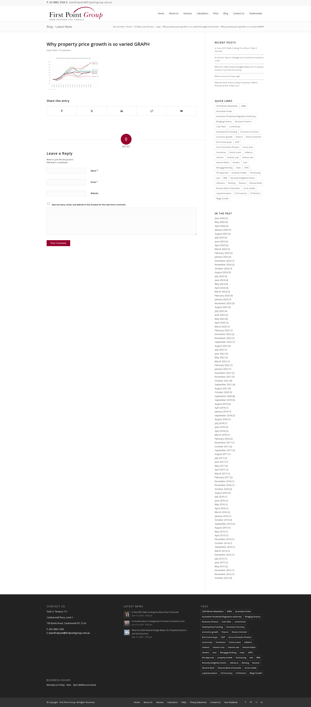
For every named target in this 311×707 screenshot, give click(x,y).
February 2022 (222, 365)
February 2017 (222, 477)
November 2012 (223, 574)
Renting (231, 183)
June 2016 (220, 500)
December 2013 (223, 554)
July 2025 (219, 237)
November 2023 (223, 303)
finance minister (253, 137)
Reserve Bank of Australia (228, 188)
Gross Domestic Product (227, 147)
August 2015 (221, 527)
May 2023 (220, 319)
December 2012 (223, 570)
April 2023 (220, 322)
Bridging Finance (224, 121)
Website (94, 193)
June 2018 (220, 427)
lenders (236, 162)
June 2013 (220, 562)
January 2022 (221, 369)
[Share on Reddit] (151, 111)
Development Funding (226, 132)
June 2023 (220, 315)
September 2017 (223, 450)
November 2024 (223, 264)
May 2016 (220, 504)
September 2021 (223, 384)
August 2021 (221, 388)
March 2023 (221, 326)
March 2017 (221, 473)
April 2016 (220, 508)
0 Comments (65, 50)
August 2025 (221, 233)
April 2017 (220, 469)
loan (245, 162)
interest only (233, 157)
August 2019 (221, 404)
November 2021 (223, 376)
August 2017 (221, 454)
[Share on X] (92, 111)
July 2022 (219, 349)
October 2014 (222, 543)
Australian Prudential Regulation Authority (236, 116)
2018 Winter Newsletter (227, 106)
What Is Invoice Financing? (227, 76)
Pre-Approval (222, 173)
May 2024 (220, 284)
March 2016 (221, 512)
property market (239, 173)
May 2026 (220, 222)
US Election (255, 193)
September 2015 (223, 524)
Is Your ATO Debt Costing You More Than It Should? (155, 612)
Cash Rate (221, 126)
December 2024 (223, 260)
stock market (249, 188)
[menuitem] (161, 13)
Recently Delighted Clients (243, 178)
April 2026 (220, 226)
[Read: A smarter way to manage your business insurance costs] (127, 623)
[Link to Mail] (251, 702)
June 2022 (220, 353)
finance (239, 137)
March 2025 (221, 249)
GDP (237, 142)
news (238, 168)
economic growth (224, 137)
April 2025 (220, 245)
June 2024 (220, 280)
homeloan (221, 152)
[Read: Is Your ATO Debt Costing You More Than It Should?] (127, 614)
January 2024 (221, 299)
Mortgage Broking (224, 168)
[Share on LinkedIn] (122, 111)
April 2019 (220, 407)
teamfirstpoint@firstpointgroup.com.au (90, 2)
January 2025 (221, 257)
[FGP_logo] (76, 13)
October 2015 (222, 520)
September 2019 (223, 400)
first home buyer (224, 142)
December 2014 (223, 539)
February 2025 (222, 253)
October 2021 (222, 380)
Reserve (242, 183)
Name (94, 170)
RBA (225, 178)
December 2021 (223, 373)
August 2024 (221, 272)
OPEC (246, 168)
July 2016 (219, 496)
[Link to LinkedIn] (261, 702)
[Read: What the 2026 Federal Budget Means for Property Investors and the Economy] (127, 632)
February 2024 (222, 295)
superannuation (223, 193)
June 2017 (220, 462)
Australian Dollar (224, 111)
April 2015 (220, 535)
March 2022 (221, 361)
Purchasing (255, 173)
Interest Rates (222, 162)
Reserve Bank (255, 183)
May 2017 (220, 465)
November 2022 (223, 338)
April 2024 (220, 288)
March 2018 (221, 434)
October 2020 (222, 392)
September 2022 (223, 342)
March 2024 (221, 291)
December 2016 (223, 481)
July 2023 (219, 311)
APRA (243, 106)
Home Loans (235, 152)
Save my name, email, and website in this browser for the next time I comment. (89, 205)
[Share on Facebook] (62, 111)
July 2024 (219, 276)
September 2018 (223, 415)
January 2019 (221, 411)
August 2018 (221, 419)
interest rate (247, 157)
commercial (234, 126)
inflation (249, 152)
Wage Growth (222, 198)
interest (220, 157)
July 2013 (219, 558)
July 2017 (219, 458)
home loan (248, 147)
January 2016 (221, 516)
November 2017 (223, 442)
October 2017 (222, 446)
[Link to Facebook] (245, 702)
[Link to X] (256, 702)
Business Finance (243, 121)
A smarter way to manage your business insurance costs (158, 621)
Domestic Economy (249, 132)
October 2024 (222, 268)
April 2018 (220, 431)
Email (94, 182)
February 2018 (222, 438)
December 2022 (223, 334)
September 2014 (223, 547)
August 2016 (221, 493)
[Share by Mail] (181, 111)
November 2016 (223, 485)
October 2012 (222, 578)
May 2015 (220, 531)
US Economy (241, 193)
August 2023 (221, 307)
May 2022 (220, 357)
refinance (220, 183)
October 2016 (222, 489)
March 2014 (221, 551)
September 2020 (223, 396)
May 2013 (220, 566)
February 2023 (222, 330)
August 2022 (221, 346)
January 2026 (221, 229)
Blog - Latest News (59, 27)
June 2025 (220, 241)
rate (218, 178)
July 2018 (219, 423)
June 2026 (220, 218)
